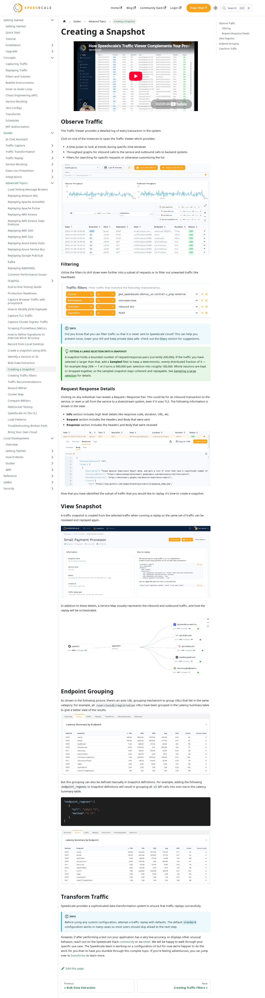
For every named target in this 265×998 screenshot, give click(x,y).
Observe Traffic (227, 23)
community (127, 942)
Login (174, 8)
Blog (129, 8)
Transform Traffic (228, 48)
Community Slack (151, 8)
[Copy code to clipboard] (206, 801)
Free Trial (197, 8)
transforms (78, 955)
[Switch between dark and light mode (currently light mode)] (215, 8)
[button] (28, 20)
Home (115, 8)
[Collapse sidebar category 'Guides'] (52, 133)
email (146, 942)
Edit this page (75, 968)
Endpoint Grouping (229, 43)
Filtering (226, 28)
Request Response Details (235, 33)
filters (163, 338)
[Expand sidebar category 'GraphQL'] (52, 281)
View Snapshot (226, 38)
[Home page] (64, 21)
